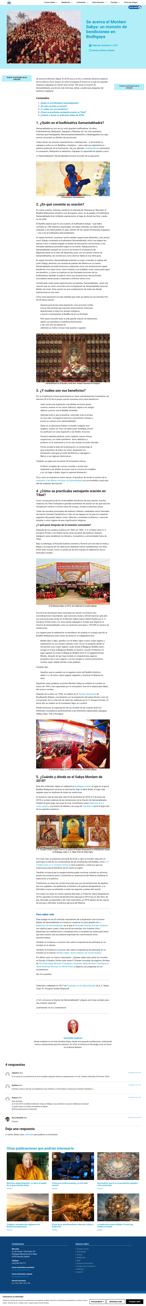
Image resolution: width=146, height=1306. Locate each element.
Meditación (66, 2)
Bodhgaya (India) (83, 786)
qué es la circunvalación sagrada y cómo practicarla (117, 1184)
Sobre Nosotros (98, 2)
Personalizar (96, 1301)
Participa (114, 2)
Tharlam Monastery (87, 694)
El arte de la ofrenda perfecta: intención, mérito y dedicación (73, 1225)
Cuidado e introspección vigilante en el (23, 1225)
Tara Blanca (88, 806)
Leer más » (10, 1188)
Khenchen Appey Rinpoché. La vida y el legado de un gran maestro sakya (26, 1184)
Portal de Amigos (130, 2)
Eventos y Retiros (99, 50)
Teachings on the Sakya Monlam (81, 985)
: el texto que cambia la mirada (115, 1225)
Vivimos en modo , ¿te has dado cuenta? (70, 1184)
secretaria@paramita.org (21, 1270)
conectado (28, 1134)
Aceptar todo (134, 1301)
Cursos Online (49, 2)
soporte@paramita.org (20, 1277)
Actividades (81, 2)
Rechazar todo (116, 1301)
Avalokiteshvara (92, 148)
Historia (111, 50)
